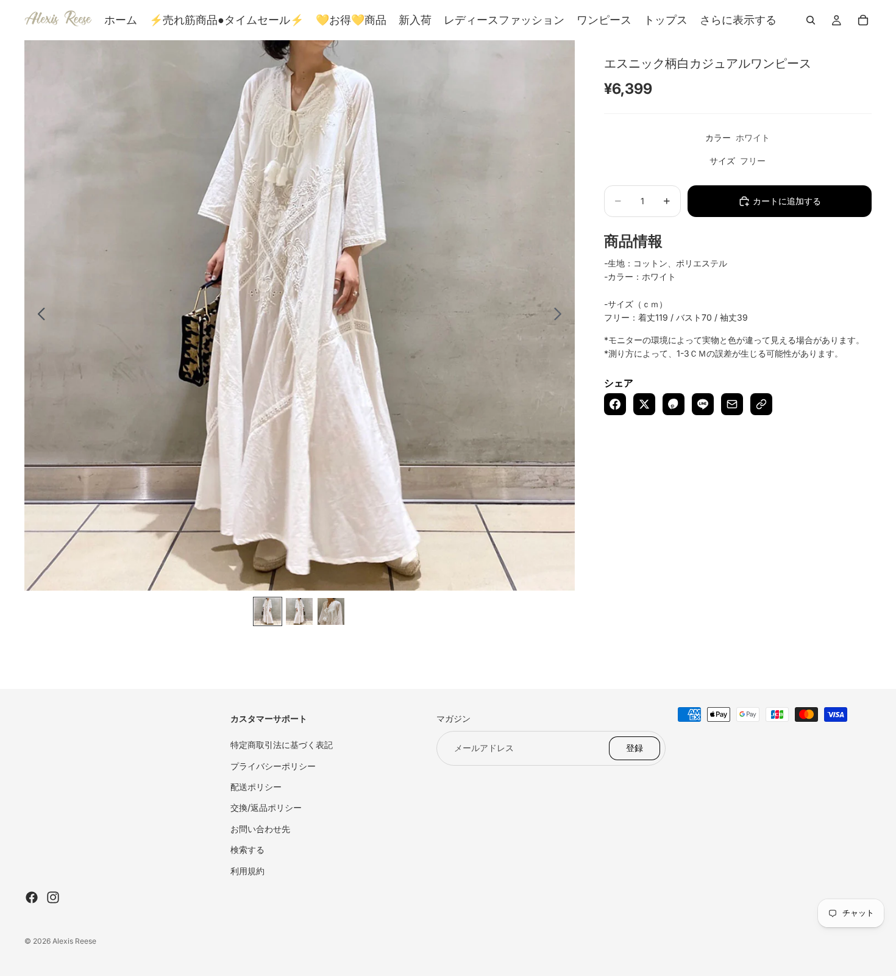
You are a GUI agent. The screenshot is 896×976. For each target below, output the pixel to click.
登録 (634, 748)
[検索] (810, 20)
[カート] (863, 20)
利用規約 (247, 871)
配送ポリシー (256, 787)
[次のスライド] (561, 315)
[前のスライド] (38, 315)
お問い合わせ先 (260, 829)
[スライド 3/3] (331, 611)
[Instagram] (53, 897)
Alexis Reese (74, 941)
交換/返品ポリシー (266, 807)
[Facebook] (31, 897)
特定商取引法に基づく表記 (281, 744)
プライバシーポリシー (273, 766)
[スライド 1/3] (267, 611)
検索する (247, 849)
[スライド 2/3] (299, 611)
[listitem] (738, 20)
